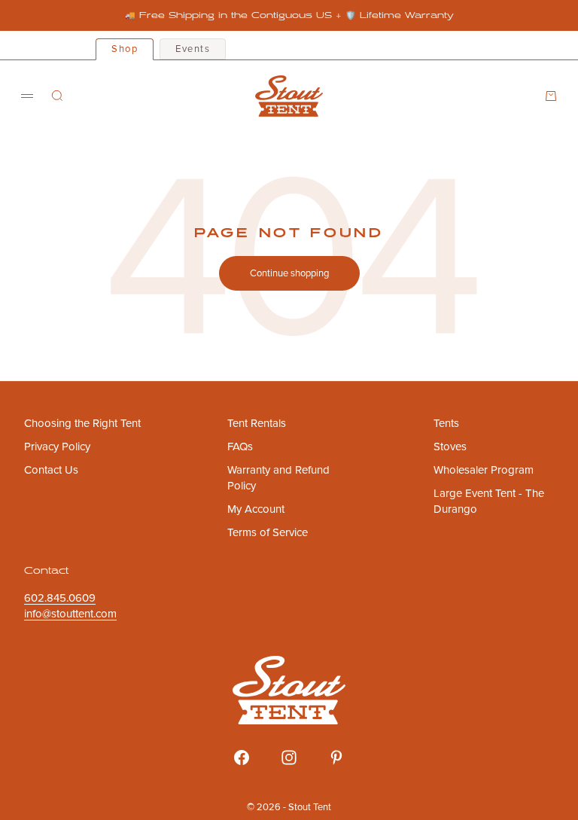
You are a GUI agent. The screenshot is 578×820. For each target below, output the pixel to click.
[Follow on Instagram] (289, 757)
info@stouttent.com (70, 613)
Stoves (450, 446)
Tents (446, 423)
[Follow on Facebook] (242, 757)
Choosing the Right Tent (82, 423)
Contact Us (51, 470)
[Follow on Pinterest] (336, 757)
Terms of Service (267, 532)
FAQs (240, 446)
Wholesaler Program (484, 470)
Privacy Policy (57, 446)
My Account (255, 509)
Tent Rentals (256, 423)
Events (192, 49)
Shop (124, 49)
